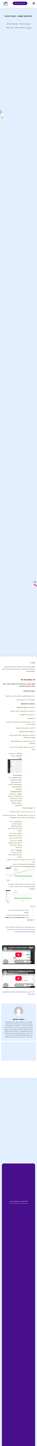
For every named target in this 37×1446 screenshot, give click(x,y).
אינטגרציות (18, 20)
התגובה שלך (30, 1098)
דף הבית (29, 27)
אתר (32, 1137)
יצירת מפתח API (21, 700)
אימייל (31, 1129)
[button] (17, 1067)
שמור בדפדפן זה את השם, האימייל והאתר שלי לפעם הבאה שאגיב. (20, 1147)
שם (32, 1122)
